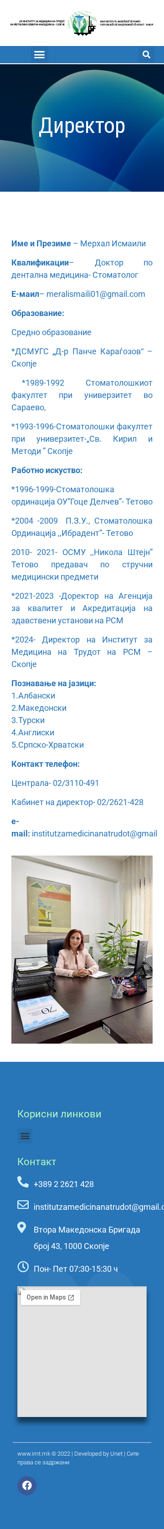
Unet (116, 1453)
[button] (39, 54)
